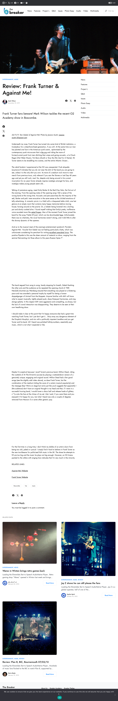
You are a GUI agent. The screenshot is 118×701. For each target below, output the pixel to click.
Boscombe (17, 486)
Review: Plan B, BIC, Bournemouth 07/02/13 (26, 662)
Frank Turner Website (20, 477)
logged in (25, 507)
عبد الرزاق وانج (12, 582)
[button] (111, 3)
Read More (50, 583)
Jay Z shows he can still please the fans (80, 583)
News (83, 79)
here (61, 215)
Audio (83, 108)
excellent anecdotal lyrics (59, 232)
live (26, 486)
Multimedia (85, 117)
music (33, 486)
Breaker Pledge (69, 688)
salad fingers (36, 212)
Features (84, 84)
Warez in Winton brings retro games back (24, 570)
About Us (44, 688)
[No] (115, 695)
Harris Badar (12, 673)
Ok (60, 697)
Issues (83, 98)
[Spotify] (26, 3)
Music (16, 79)
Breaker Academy (56, 688)
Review (80, 580)
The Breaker (9, 687)
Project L (84, 89)
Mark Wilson (12, 101)
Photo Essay (85, 103)
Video (83, 112)
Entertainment (8, 79)
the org (44, 152)
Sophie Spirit (71, 594)
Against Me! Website (20, 470)
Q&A (83, 94)
